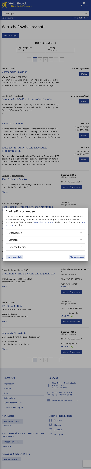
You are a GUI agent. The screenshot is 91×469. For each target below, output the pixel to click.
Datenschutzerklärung (43, 222)
